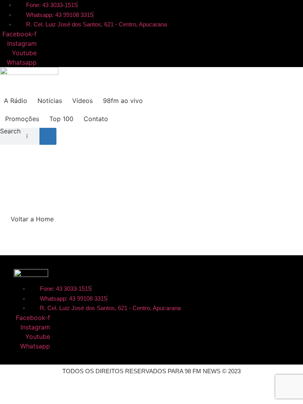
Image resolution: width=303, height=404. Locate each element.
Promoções (22, 119)
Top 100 (61, 119)
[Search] (47, 136)
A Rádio (15, 101)
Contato (96, 119)
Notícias (49, 101)
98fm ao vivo (123, 101)
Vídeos (82, 101)
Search (10, 131)
